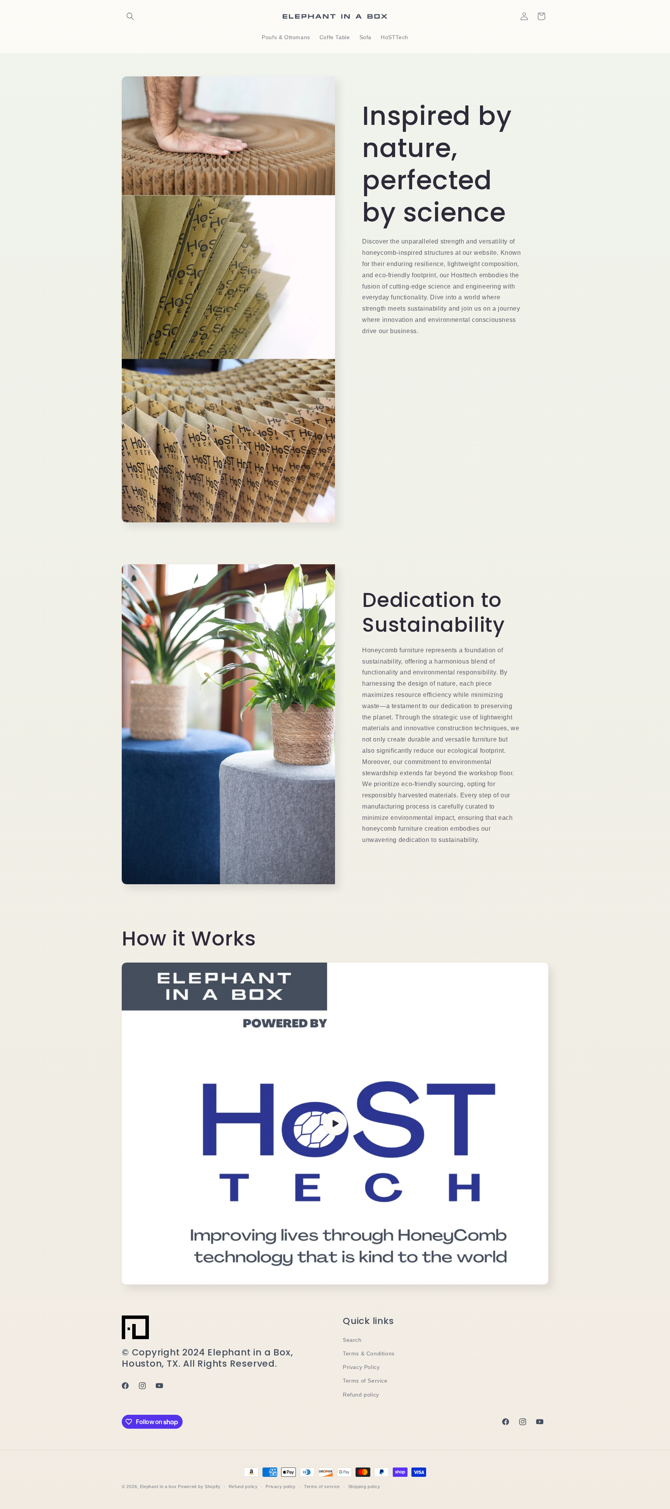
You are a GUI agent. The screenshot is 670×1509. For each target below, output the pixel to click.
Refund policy (361, 1394)
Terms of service (322, 1486)
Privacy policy (281, 1486)
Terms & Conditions (369, 1353)
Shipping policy (364, 1486)
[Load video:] (335, 1123)
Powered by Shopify (199, 1486)
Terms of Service (365, 1381)
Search (352, 1340)
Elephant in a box (158, 1486)
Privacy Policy (361, 1367)
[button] (130, 16)
